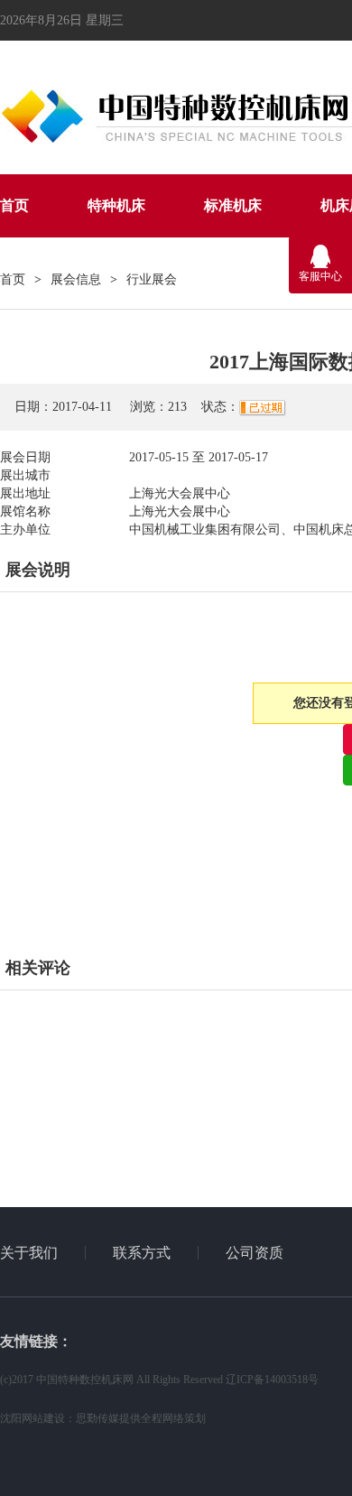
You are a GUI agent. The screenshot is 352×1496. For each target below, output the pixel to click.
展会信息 (76, 279)
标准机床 (233, 205)
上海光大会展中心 (179, 493)
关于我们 (29, 1252)
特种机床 (116, 205)
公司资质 (254, 1252)
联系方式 (142, 1252)
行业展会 (151, 279)
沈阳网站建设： (38, 1418)
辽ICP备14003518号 (272, 1379)
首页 (14, 205)
